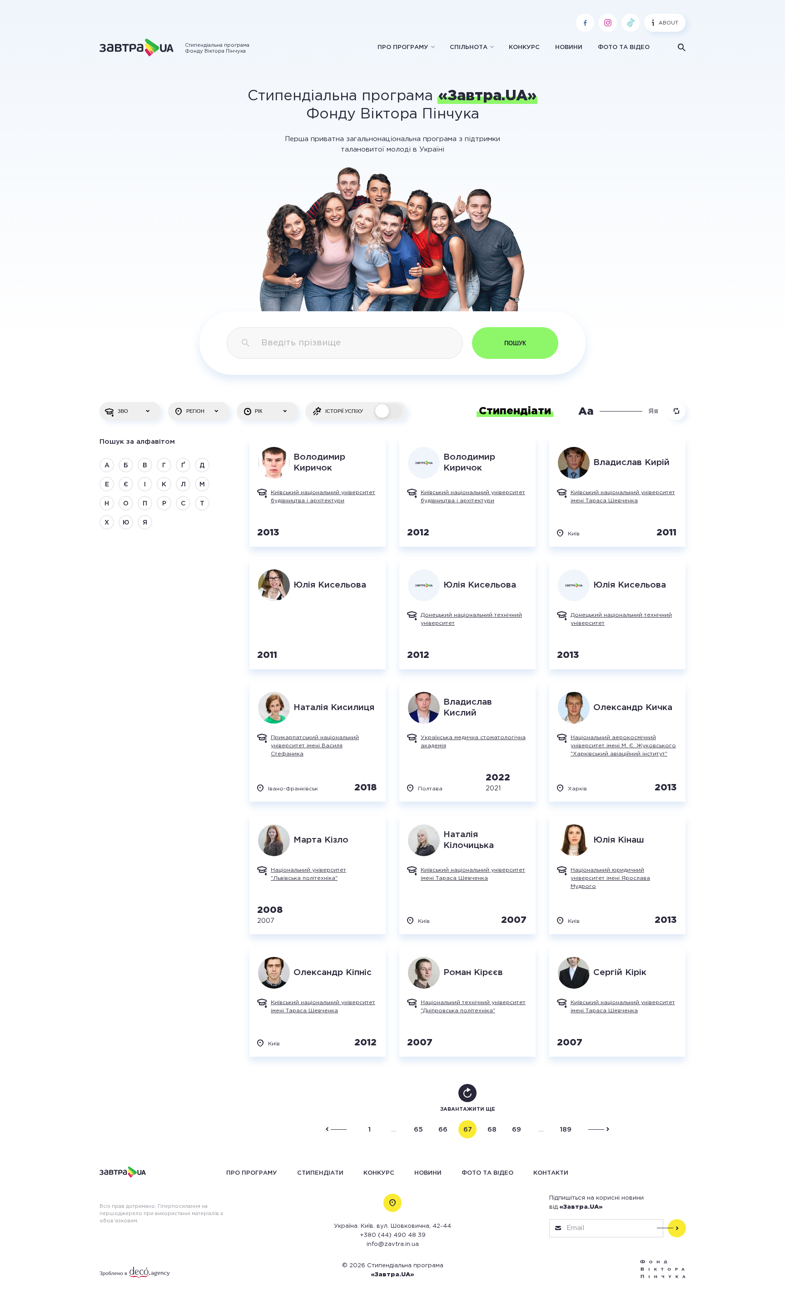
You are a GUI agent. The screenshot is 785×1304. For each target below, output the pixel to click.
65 (418, 1129)
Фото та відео (624, 47)
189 (565, 1129)
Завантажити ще (467, 1109)
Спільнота (468, 47)
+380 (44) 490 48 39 (393, 1235)
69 (516, 1129)
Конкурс (524, 47)
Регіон (195, 411)
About (668, 23)
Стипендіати (320, 1172)
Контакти (550, 1172)
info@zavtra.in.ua (393, 1244)
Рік (258, 411)
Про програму (403, 47)
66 (442, 1129)
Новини (568, 47)
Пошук (515, 343)
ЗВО (123, 411)
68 (492, 1129)
